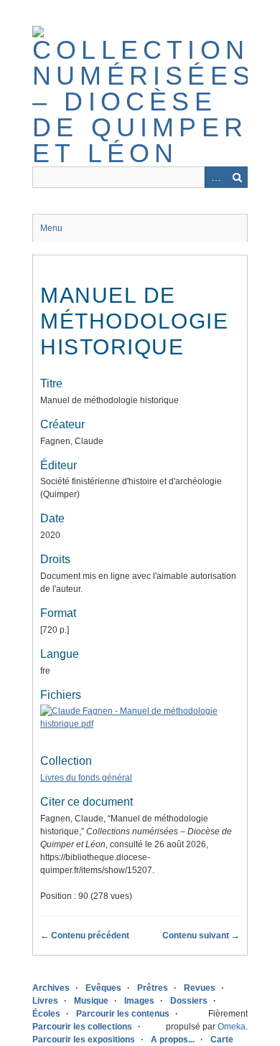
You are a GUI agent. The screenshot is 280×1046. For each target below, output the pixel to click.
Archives (51, 988)
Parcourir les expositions (83, 1040)
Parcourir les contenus (122, 1014)
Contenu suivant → (201, 935)
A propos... (173, 1040)
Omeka (232, 1027)
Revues (199, 988)
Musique (91, 1001)
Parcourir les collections (82, 1027)
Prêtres (152, 988)
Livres (45, 1001)
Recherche (237, 177)
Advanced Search (215, 177)
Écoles (46, 1014)
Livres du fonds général (86, 778)
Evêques (103, 988)
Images (139, 1001)
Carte (221, 1040)
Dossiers (188, 1001)
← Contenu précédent (84, 935)
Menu (51, 228)
